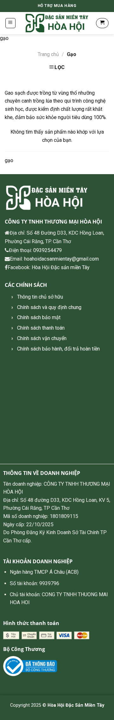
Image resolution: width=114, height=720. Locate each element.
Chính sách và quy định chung (49, 307)
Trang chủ (48, 54)
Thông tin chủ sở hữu (40, 297)
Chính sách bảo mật (38, 317)
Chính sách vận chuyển (41, 338)
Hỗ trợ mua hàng (57, 5)
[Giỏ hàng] (102, 23)
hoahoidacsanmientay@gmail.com (61, 259)
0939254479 (47, 250)
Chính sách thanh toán (41, 328)
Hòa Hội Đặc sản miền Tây (61, 267)
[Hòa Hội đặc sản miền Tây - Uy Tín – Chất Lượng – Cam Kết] (57, 23)
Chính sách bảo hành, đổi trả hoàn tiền (58, 349)
